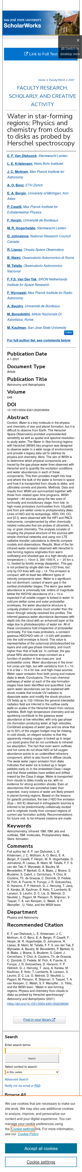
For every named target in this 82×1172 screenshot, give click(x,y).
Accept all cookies (41, 1148)
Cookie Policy (28, 1133)
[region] (41, 1133)
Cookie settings (22, 1128)
